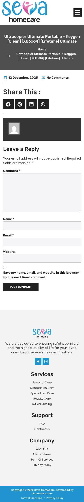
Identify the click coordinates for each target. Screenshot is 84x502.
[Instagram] (46, 361)
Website (9, 252)
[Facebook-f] (38, 361)
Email (8, 235)
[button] (77, 12)
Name (8, 219)
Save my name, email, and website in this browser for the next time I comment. (41, 275)
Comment (11, 171)
